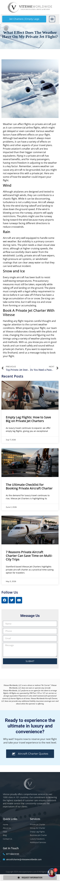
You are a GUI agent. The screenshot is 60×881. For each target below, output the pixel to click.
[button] (52, 19)
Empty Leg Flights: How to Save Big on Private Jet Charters (28, 419)
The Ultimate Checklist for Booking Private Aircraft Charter (29, 486)
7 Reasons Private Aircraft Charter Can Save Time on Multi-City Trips (29, 555)
